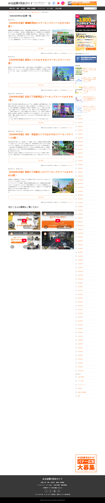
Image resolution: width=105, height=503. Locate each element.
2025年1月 (80, 176)
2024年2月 (80, 218)
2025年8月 (80, 149)
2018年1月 (80, 366)
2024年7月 (80, 198)
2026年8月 (80, 118)
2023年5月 (80, 252)
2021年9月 (80, 317)
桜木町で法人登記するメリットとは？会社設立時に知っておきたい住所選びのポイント (89, 98)
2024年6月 (80, 202)
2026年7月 (80, 122)
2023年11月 (80, 229)
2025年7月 (80, 153)
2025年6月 (80, 157)
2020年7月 (80, 336)
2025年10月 (80, 141)
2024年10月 (80, 187)
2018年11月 (80, 351)
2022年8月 (80, 286)
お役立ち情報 (58, 8)
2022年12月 (80, 271)
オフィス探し (50, 8)
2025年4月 (80, 164)
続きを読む (41, 48)
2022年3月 (80, 305)
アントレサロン (41, 3)
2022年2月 (80, 309)
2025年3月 (80, 168)
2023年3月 (80, 260)
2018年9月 (80, 355)
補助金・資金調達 (31, 8)
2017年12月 (80, 370)
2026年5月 (80, 130)
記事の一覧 (11, 8)
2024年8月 (80, 195)
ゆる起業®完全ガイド (20, 3)
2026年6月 (80, 126)
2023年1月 (80, 267)
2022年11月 (80, 275)
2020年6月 (80, 340)
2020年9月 (80, 332)
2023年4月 (80, 256)
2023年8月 (80, 240)
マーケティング (41, 8)
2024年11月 (80, 183)
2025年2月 (80, 172)
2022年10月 (80, 279)
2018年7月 (80, 359)
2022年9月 (80, 282)
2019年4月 (80, 347)
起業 (18, 8)
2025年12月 (80, 134)
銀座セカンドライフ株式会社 (63, 494)
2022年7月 (80, 290)
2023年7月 (80, 244)
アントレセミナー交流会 (49, 494)
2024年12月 (80, 179)
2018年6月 (80, 363)
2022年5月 (80, 298)
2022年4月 (80, 301)
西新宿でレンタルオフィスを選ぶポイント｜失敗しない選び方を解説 (89, 70)
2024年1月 (80, 221)
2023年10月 (80, 233)
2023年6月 (80, 248)
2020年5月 (80, 343)
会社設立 (23, 8)
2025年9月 (80, 145)
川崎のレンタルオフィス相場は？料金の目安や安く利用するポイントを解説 (89, 79)
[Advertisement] (86, 408)
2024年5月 (80, 206)
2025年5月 (80, 160)
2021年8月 (80, 321)
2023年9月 (80, 237)
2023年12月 (80, 225)
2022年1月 (80, 313)
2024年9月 (80, 191)
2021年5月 (80, 324)
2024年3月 (80, 214)
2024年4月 (80, 210)
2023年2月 (80, 263)
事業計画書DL (64, 485)
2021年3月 (80, 328)
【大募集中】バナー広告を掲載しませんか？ (52, 487)
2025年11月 (80, 137)
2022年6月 (80, 294)
